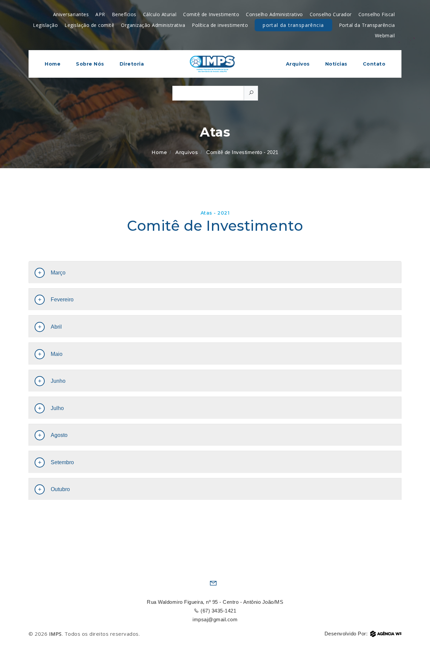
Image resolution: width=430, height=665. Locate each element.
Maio (56, 354)
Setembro (62, 462)
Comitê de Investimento (211, 14)
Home (52, 64)
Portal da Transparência (293, 25)
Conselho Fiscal (376, 14)
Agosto (59, 435)
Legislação (45, 25)
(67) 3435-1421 (217, 611)
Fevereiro (62, 299)
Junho (58, 381)
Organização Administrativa (153, 25)
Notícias (336, 64)
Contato (374, 64)
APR (100, 14)
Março (58, 272)
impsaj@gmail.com (215, 619)
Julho (57, 408)
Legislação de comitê (89, 25)
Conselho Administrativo (274, 14)
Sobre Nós (90, 64)
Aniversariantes (71, 14)
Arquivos (298, 64)
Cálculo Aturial (160, 14)
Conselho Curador (331, 14)
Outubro (60, 489)
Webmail (385, 35)
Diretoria (132, 64)
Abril (56, 327)
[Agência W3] (385, 634)
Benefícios (124, 14)
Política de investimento (220, 25)
